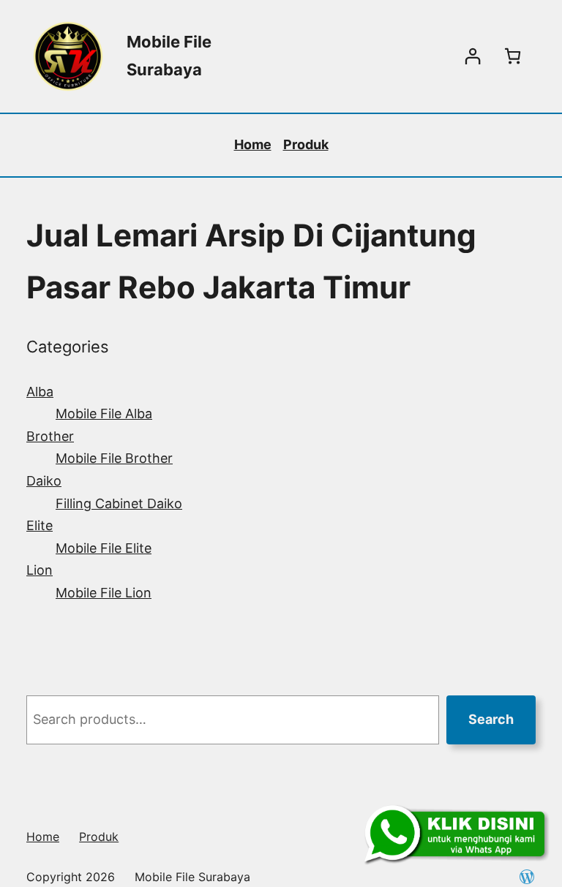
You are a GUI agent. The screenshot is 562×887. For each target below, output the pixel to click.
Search (491, 719)
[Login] (472, 56)
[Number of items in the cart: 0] (512, 56)
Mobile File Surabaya (192, 876)
